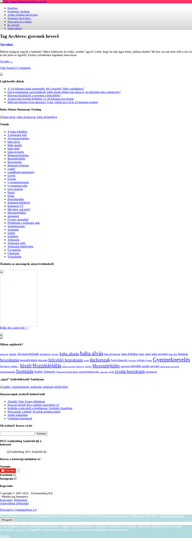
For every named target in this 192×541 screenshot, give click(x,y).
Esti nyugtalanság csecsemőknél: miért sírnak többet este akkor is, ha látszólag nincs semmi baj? (64, 92)
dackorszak (100, 359)
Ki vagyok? (14, 25)
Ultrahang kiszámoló (20, 418)
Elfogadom (7, 519)
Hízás (11, 195)
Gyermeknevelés (17, 185)
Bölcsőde (43, 360)
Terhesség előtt (16, 243)
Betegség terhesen (18, 165)
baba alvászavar (112, 354)
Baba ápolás (15, 145)
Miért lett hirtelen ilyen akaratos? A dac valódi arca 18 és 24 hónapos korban (53, 102)
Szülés (11, 233)
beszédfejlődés (28, 360)
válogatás (104, 372)
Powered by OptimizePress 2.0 (18, 509)
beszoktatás (9, 359)
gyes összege (15, 189)
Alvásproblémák (28, 354)
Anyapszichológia (18, 138)
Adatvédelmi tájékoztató (14, 503)
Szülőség (13, 236)
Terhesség (13, 239)
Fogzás (12, 179)
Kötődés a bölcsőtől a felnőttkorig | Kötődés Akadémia (40, 408)
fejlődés (141, 360)
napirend (125, 366)
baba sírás (173, 354)
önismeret (13, 216)
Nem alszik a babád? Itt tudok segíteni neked (34, 411)
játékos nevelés (68, 366)
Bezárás (4, 536)
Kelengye (80, 367)
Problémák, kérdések (19, 11)
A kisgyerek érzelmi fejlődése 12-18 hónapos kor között (41, 98)
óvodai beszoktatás (130, 371)
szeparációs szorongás (169, 367)
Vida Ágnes (7, 67)
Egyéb (11, 175)
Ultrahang (13, 253)
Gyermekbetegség (18, 182)
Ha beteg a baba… (10, 366)
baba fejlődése (129, 354)
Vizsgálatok (14, 256)
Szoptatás (13, 229)
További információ (171, 516)
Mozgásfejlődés (17, 212)
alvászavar (45, 354)
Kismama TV (16, 206)
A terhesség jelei (17, 135)
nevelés (135, 366)
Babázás (183, 354)
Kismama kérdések (19, 202)
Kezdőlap (12, 8)
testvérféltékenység (89, 371)
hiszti (26, 365)
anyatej (55, 354)
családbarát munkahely (21, 172)
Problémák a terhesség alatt (24, 222)
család (11, 168)
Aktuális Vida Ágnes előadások (26, 401)
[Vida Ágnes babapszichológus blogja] (23, 1)
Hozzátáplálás (16, 199)
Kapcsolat (6, 500)
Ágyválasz (6, 44)
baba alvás (14, 141)
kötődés (88, 366)
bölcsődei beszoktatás (65, 360)
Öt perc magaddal (18, 219)
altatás (12, 354)
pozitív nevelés (150, 366)
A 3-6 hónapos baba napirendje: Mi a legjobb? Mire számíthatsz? (46, 88)
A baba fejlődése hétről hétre (23, 15)
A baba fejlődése (17, 131)
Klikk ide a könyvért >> (14, 327)
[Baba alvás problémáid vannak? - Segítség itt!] (28, 117)
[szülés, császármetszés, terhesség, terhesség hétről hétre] (34, 386)
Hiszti (11, 192)
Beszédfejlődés (16, 158)
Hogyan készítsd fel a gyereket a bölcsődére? (34, 95)
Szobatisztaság (16, 226)
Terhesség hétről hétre (19, 18)
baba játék (14, 148)
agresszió (4, 354)
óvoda (111, 372)
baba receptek (16, 151)
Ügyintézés (14, 249)
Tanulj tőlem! (15, 28)
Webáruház (20, 500)
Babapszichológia (18, 155)
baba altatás (69, 353)
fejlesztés (132, 360)
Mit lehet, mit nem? (19, 209)
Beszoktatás (15, 162)
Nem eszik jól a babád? (20, 21)
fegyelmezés (119, 360)
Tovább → (6, 61)
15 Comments (22, 67)
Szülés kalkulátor (18, 415)
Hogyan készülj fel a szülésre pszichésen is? (33, 404)
